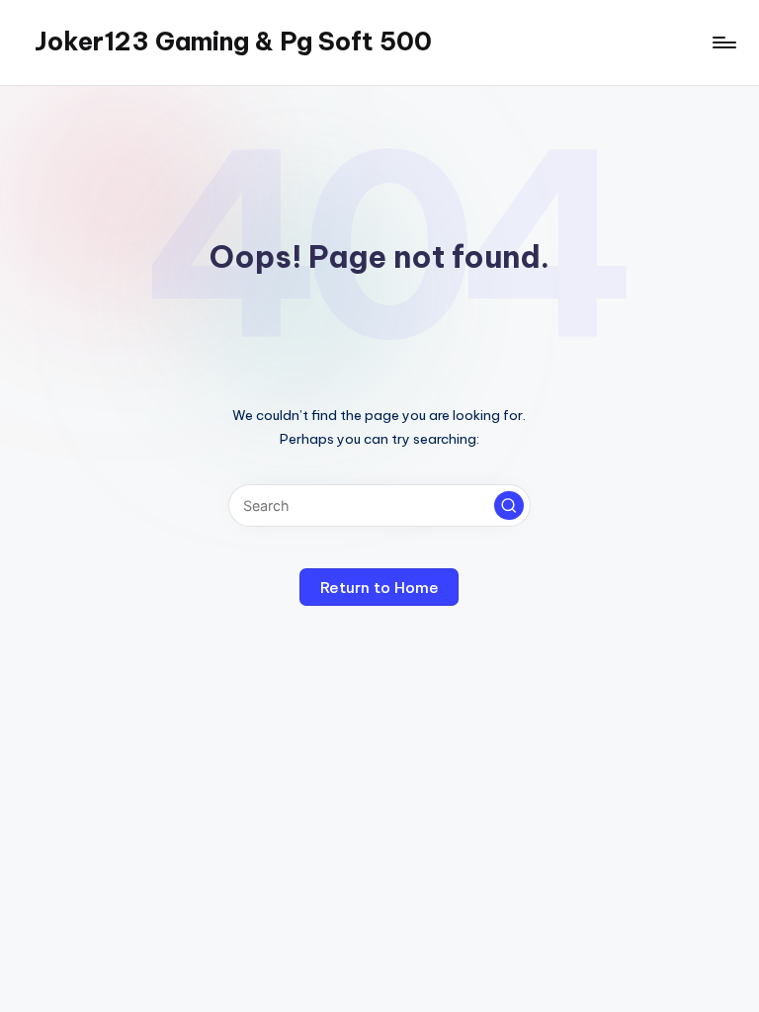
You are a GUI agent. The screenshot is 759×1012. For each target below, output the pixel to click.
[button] (509, 506)
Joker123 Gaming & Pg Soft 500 (233, 41)
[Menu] (723, 42)
